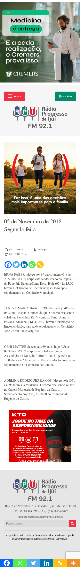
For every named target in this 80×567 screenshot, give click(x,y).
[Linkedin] (24, 264)
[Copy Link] (40, 264)
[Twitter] (16, 264)
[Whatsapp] (32, 264)
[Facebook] (8, 264)
